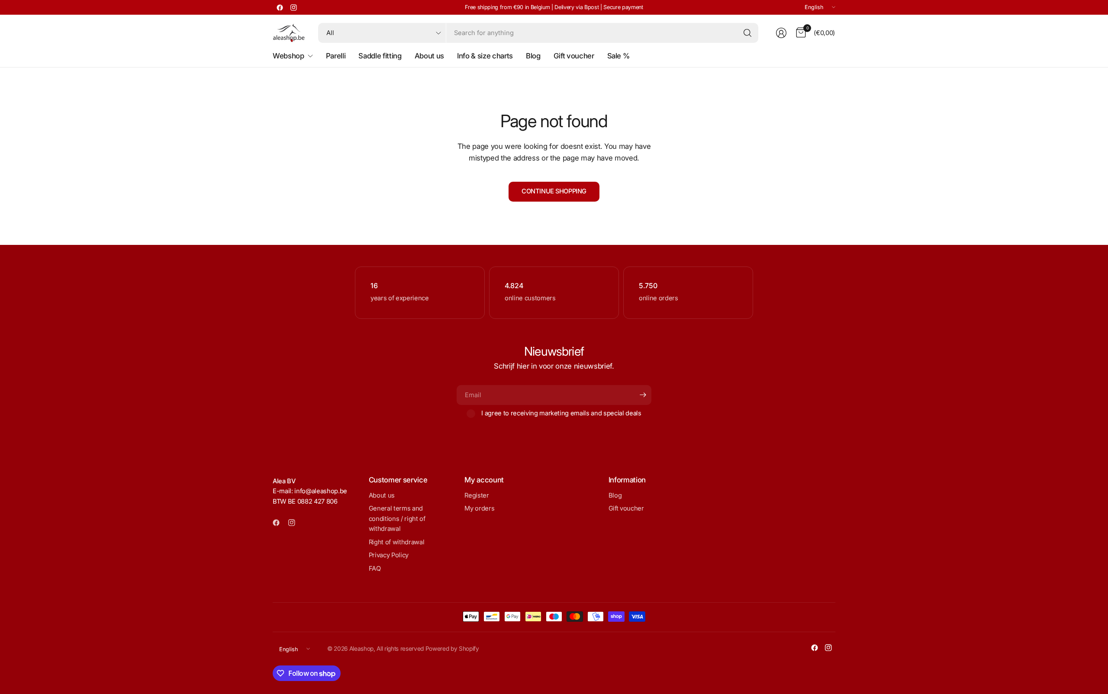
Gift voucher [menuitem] (574, 55)
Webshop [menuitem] (288, 55)
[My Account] (781, 33)
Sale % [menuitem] (618, 55)
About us (382, 495)
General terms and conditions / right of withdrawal (397, 518)
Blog (615, 495)
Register (476, 495)
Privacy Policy (389, 555)
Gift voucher (626, 508)
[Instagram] (293, 7)
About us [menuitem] (429, 55)
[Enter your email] (642, 395)
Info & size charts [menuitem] (485, 55)
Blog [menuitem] (533, 55)
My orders (479, 508)
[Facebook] (280, 7)
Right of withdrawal (397, 542)
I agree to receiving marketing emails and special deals (561, 413)
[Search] (747, 33)
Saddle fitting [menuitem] (379, 55)
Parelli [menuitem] (336, 55)
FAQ (375, 568)
